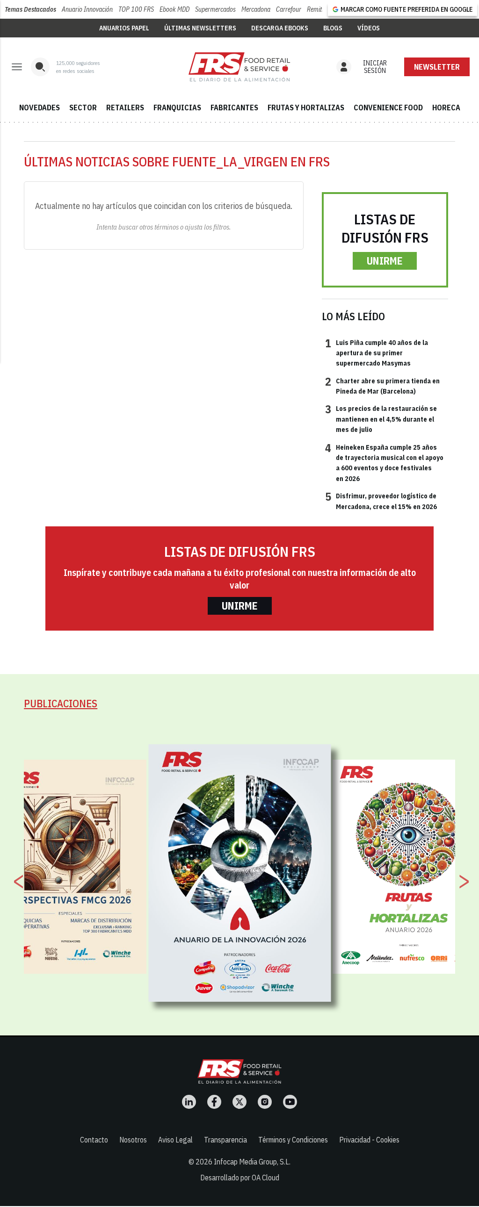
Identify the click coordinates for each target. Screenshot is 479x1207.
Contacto (94, 1139)
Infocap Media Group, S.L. (252, 1161)
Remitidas (320, 9)
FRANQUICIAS (177, 107)
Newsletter (437, 67)
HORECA (446, 107)
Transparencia (225, 1139)
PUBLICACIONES (60, 703)
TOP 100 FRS (136, 9)
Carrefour (288, 9)
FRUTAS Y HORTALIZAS (306, 107)
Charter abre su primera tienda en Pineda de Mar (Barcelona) (382, 385)
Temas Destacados (30, 9)
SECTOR (83, 107)
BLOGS (332, 28)
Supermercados (215, 9)
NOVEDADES (39, 107)
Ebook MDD (174, 9)
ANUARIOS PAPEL (124, 28)
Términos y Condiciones (293, 1139)
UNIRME (385, 260)
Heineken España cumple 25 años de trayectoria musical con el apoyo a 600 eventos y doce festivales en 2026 (384, 462)
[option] (240, 873)
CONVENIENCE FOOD (388, 107)
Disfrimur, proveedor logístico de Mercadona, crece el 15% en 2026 (381, 500)
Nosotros (133, 1139)
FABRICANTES (234, 107)
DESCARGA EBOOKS (279, 28)
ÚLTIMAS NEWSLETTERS (200, 28)
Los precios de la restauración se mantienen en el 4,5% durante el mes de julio (381, 418)
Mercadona (255, 9)
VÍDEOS (368, 28)
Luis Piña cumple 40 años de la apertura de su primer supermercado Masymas (376, 353)
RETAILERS (125, 107)
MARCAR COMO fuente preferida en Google (406, 9)
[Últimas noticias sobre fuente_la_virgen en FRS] (239, 66)
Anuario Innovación (87, 9)
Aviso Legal (175, 1139)
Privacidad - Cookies (369, 1139)
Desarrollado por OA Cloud (239, 1177)
